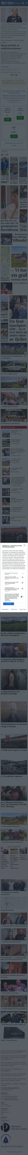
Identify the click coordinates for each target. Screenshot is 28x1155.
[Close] (24, 545)
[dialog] (14, 577)
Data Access (14, 609)
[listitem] (14, 574)
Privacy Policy (22, 609)
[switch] (22, 577)
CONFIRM (8, 603)
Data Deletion (5, 609)
